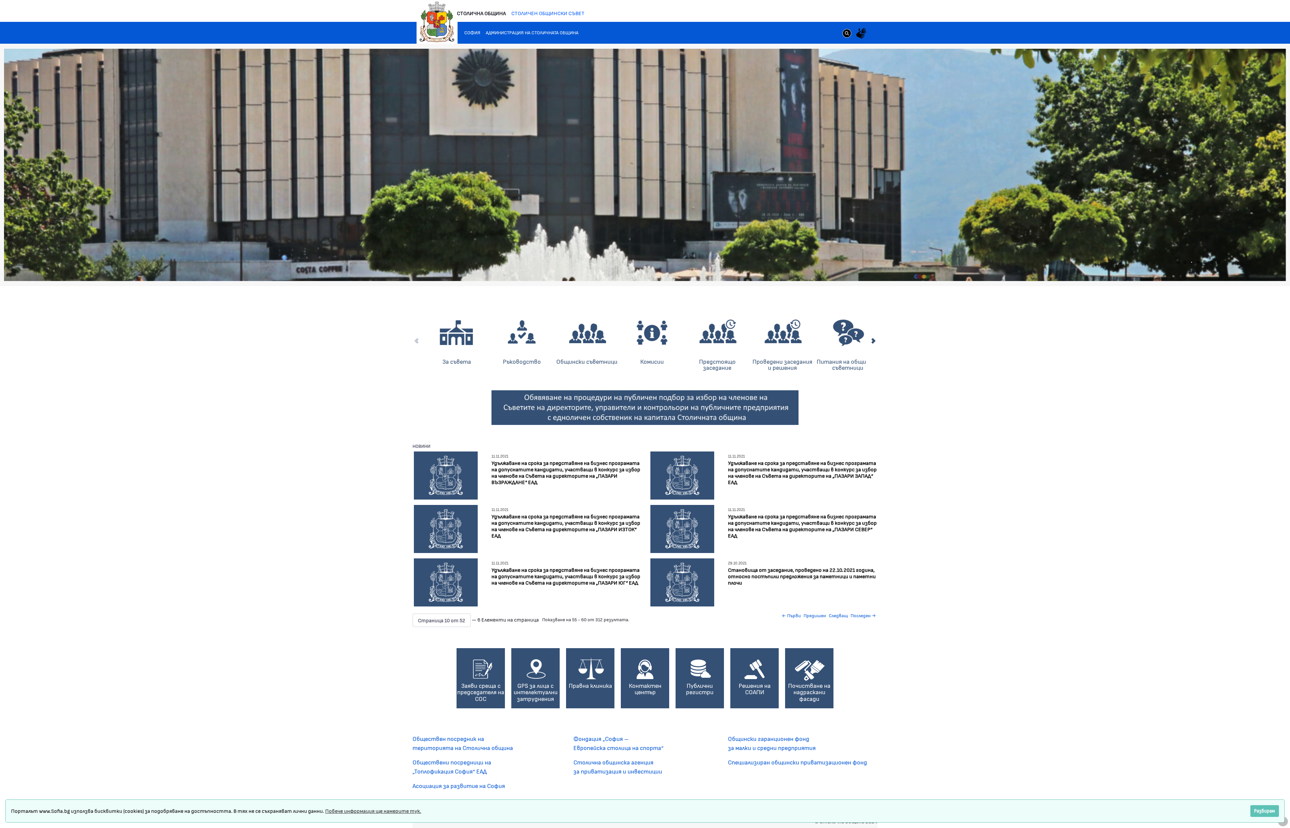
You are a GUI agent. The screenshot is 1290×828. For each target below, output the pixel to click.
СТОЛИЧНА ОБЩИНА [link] (481, 13)
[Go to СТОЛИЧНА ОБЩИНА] (437, 22)
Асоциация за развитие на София (459, 785)
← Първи (791, 615)
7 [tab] (1218, 262)
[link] (847, 34)
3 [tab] (1191, 262)
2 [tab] (1185, 262)
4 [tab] (1198, 262)
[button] (442, 620)
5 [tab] (1205, 262)
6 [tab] (1211, 262)
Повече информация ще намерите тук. (373, 810)
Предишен (815, 615)
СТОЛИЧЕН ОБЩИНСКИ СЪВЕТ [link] (548, 13)
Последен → (863, 615)
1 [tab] (1178, 262)
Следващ (838, 615)
